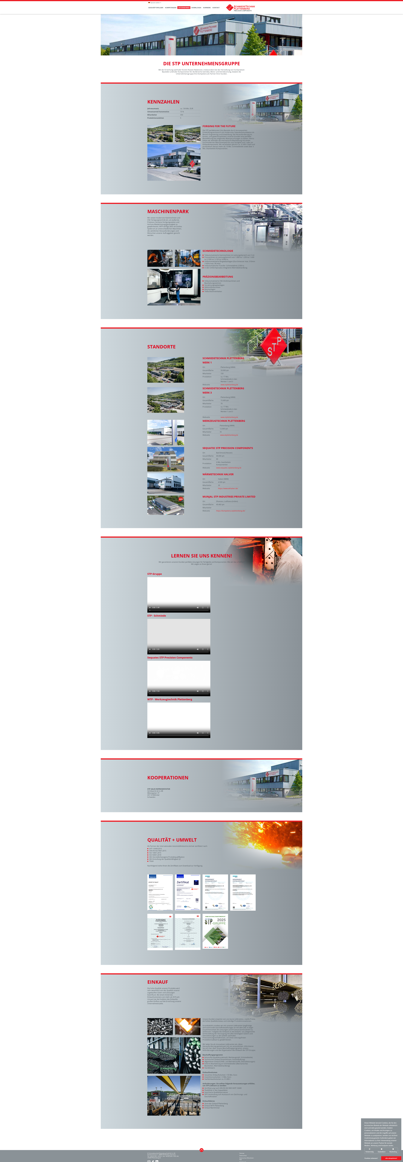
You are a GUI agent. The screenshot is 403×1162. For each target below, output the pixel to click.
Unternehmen (184, 8)
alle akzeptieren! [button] (391, 1158)
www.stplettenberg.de (229, 384)
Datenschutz (243, 1155)
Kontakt (216, 8)
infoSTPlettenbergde (154, 1158)
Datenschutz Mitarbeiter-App (246, 1158)
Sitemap (241, 1153)
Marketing (393, 1152)
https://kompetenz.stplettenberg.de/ (230, 511)
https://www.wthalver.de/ (228, 488)
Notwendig (370, 1152)
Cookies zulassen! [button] (371, 1158)
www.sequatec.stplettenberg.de (228, 468)
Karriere (207, 8)
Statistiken (381, 1152)
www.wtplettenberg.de (229, 435)
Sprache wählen (155, 2)
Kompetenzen (170, 8)
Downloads (196, 8)
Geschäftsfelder (155, 8)
